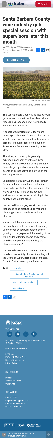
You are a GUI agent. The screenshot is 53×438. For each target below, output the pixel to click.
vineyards (17, 268)
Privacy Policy (11, 363)
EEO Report (10, 354)
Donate (44, 4)
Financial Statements (14, 360)
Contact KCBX (11, 397)
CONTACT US (11, 392)
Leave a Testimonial (14, 406)
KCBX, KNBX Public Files (15, 357)
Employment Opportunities (17, 400)
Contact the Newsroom (15, 403)
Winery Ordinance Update (24, 282)
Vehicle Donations (13, 381)
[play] (4, 434)
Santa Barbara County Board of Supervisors (29, 275)
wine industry (18, 288)
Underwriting (10, 384)
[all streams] (49, 434)
